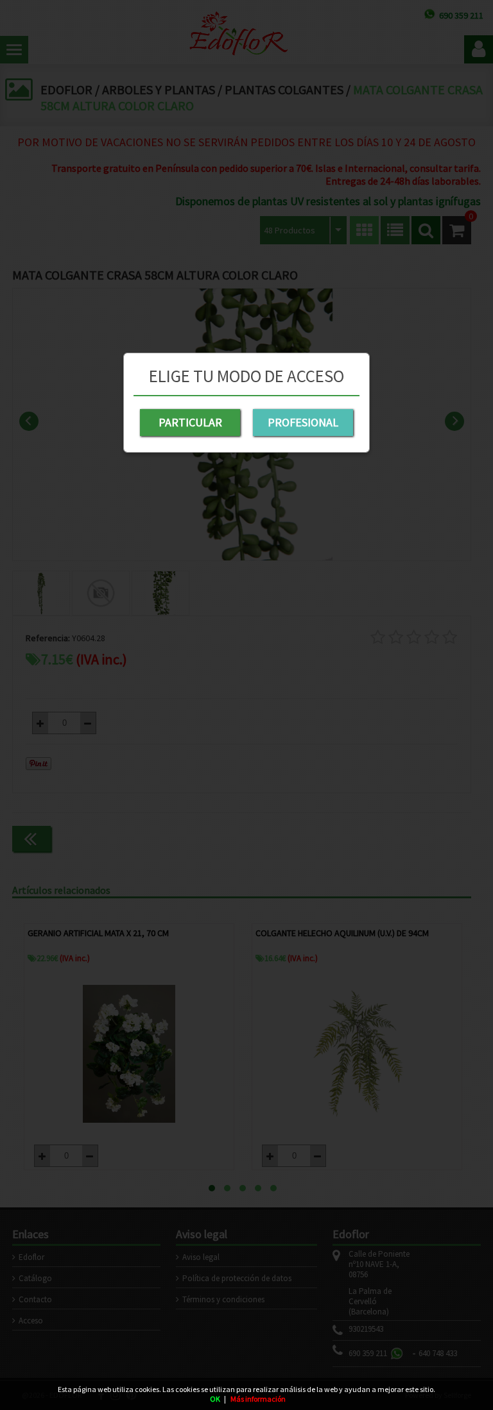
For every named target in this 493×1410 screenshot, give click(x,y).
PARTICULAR (190, 422)
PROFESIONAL (303, 422)
